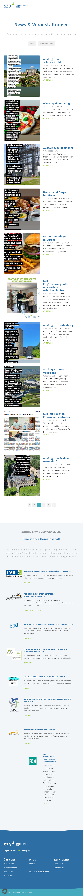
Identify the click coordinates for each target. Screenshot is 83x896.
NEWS (32, 44)
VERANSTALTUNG (46, 44)
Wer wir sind (9, 864)
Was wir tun (8, 872)
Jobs (31, 868)
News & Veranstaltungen (39, 872)
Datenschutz (59, 868)
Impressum (58, 864)
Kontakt (32, 864)
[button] (5, 891)
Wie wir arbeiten (10, 868)
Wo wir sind (8, 876)
